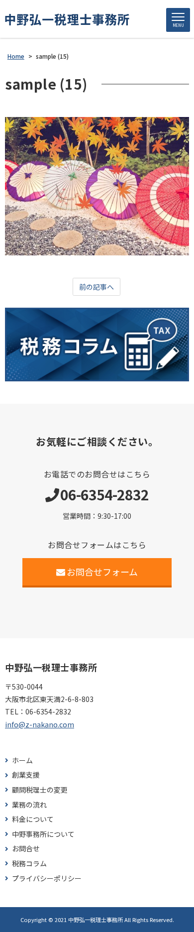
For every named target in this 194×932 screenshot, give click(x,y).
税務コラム (29, 863)
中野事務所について (43, 834)
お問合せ (26, 848)
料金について (33, 819)
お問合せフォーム (102, 571)
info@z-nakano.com (39, 724)
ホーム (22, 760)
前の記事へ (96, 287)
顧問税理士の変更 (40, 790)
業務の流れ (29, 805)
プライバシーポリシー (47, 878)
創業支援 (26, 775)
